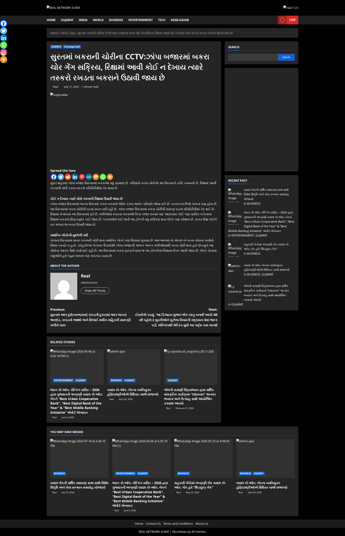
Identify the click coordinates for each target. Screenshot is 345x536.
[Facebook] (54, 177)
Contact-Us (153, 524)
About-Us (202, 524)
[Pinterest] (82, 177)
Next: (176, 317)
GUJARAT (67, 20)
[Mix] (96, 177)
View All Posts (95, 290)
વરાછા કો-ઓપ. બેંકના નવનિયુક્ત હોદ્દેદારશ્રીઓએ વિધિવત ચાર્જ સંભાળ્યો (132, 392)
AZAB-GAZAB (180, 20)
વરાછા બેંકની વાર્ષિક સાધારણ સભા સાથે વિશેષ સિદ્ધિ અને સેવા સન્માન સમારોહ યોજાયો (79, 485)
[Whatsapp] (103, 177)
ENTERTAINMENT (140, 20)
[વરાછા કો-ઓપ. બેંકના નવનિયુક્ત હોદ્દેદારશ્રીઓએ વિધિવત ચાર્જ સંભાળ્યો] (134, 367)
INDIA (83, 20)
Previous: (90, 317)
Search (233, 47)
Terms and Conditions (178, 524)
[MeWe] (89, 177)
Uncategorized (72, 46)
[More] (110, 177)
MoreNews (179, 532)
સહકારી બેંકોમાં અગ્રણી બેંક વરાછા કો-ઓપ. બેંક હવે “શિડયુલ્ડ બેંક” (200, 485)
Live (292, 20)
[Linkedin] (75, 177)
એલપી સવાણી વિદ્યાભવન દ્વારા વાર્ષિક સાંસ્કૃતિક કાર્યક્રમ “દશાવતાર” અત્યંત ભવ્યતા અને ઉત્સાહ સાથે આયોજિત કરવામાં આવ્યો (190, 397)
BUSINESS (116, 20)
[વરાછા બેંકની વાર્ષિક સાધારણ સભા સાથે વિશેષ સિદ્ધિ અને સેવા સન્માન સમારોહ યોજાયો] (79, 458)
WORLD (98, 20)
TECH (161, 20)
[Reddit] (68, 177)
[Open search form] (274, 20)
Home (51, 20)
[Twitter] (61, 177)
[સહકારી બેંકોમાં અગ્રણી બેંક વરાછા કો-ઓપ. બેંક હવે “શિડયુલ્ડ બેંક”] (203, 458)
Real (55, 86)
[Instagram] (3, 52)
